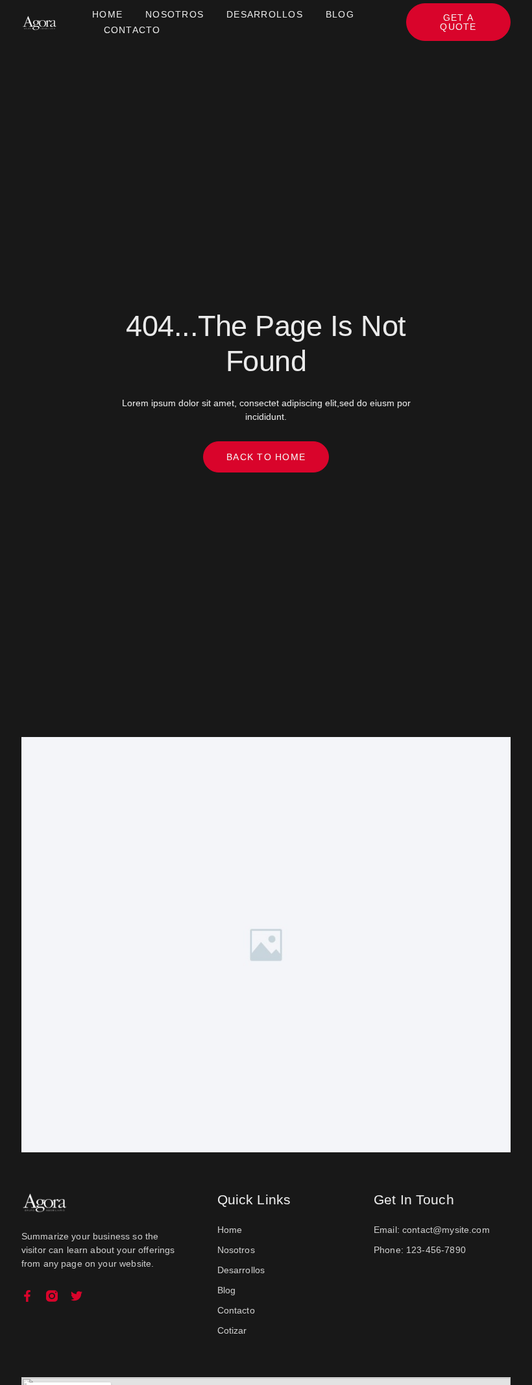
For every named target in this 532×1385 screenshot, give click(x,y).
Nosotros (174, 14)
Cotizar (232, 1330)
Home (107, 14)
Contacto (132, 30)
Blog (340, 14)
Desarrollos (264, 14)
